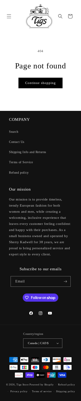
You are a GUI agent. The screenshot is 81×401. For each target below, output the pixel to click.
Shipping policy (65, 391)
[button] (9, 16)
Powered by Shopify (41, 384)
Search (13, 131)
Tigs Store (22, 384)
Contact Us (16, 142)
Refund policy (19, 172)
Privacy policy (19, 391)
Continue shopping (40, 83)
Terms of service (42, 391)
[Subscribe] (65, 281)
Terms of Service (21, 162)
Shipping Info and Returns (27, 152)
